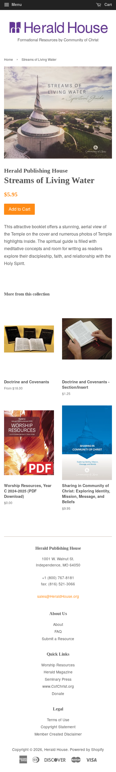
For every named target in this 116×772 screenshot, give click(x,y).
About (58, 624)
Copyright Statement (58, 726)
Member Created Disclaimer (58, 734)
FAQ (58, 631)
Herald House (56, 749)
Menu (16, 4)
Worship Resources (58, 664)
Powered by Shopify (87, 749)
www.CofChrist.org (58, 686)
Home (8, 59)
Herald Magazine (58, 671)
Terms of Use (58, 719)
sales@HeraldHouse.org (58, 596)
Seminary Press (58, 679)
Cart (107, 4)
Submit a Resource (58, 638)
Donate (58, 693)
